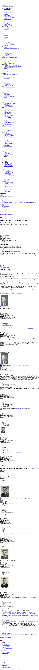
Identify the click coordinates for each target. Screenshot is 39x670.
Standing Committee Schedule (9, 17)
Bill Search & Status (7, 119)
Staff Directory (18, 208)
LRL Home (2, 214)
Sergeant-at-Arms (7, 24)
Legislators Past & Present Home (5, 214)
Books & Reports (5, 198)
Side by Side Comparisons (8, 106)
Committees (4, 89)
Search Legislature (3, 2)
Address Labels (6, 54)
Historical (4, 201)
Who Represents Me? (7, 12)
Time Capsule (23, 202)
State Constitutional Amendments (9, 147)
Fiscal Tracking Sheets (8, 113)
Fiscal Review (6, 188)
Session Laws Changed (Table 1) (9, 137)
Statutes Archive (7, 131)
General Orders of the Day (8, 85)
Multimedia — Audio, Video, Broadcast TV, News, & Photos (12, 149)
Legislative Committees (6, 90)
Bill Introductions (7, 111)
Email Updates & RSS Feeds (7, 667)
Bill (9, 112)
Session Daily (6, 155)
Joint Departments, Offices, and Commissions (9, 57)
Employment (6, 11)
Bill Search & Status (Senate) (9, 115)
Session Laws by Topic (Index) (9, 135)
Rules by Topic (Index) (8, 141)
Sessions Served (3, 222)
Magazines (4, 199)
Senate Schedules (7, 82)
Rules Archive (6, 142)
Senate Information (7, 180)
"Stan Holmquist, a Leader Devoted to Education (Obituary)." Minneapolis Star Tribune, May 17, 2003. (19, 612)
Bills (3, 107)
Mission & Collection (5, 208)
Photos (5, 156)
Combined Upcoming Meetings (9, 87)
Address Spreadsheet (7, 31)
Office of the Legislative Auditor (9, 62)
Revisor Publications (7, 174)
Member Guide (6, 179)
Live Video (6, 152)
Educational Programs (8, 53)
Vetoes (5, 123)
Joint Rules (6, 29)
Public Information (7, 23)
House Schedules (7, 77)
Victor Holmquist (3, 267)
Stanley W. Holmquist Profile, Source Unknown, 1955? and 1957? (13, 628)
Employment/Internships (6, 645)
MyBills (5, 120)
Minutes (5, 18)
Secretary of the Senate (8, 47)
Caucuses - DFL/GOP (8, 25)
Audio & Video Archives (8, 154)
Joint (3, 56)
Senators (5, 36)
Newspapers (4, 200)
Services (22, 208)
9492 (37, 308)
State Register (6, 144)
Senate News (4, 665)
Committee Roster (7, 15)
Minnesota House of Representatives (8, 6)
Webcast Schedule (7, 153)
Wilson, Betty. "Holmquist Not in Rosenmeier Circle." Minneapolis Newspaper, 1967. (16, 627)
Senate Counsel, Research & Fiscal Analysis (11, 48)
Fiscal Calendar (6, 80)
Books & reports (7, 191)
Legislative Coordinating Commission (10, 60)
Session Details (18, 310)
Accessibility (6, 71)
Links (3, 205)
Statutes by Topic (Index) (8, 130)
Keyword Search (7, 133)
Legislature (4, 202)
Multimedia (4, 148)
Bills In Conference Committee (9, 105)
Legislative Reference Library (9, 61)
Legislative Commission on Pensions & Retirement (12, 66)
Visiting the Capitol (5, 646)
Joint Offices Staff (7, 70)
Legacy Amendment (7, 72)
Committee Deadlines (7, 19)
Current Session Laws (8, 124)
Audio (9, 152)
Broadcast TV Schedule (8, 88)
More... (5, 68)
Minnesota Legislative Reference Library (7, 196)
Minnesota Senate (5, 33)
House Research (7, 22)
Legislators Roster (7, 178)
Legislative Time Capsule (8, 186)
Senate (3, 32)
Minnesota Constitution (8, 146)
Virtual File (27, 202)
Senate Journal (6, 50)
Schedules (4, 73)
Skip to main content (3, 0)
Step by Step (4, 207)
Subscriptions (6, 55)
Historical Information (5, 644)
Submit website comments (6, 660)
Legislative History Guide (8, 182)
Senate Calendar (7, 84)
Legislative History (5, 206)
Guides (3, 204)
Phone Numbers (5, 659)
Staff (5, 38)
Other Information (9, 222)
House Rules (6, 28)
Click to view (2, 306)
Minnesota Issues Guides (8, 189)
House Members (7, 9)
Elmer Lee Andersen (3, 266)
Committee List (6, 14)
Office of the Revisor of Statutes (9, 63)
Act (10, 112)
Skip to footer (16, 0)
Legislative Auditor (7, 173)
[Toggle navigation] (0, 197)
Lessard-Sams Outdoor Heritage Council (11, 67)
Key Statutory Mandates (27, 208)
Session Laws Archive (8, 136)
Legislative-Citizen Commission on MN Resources (12, 65)
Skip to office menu (10, 0)
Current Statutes (7, 129)
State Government (9, 202)
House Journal (6, 27)
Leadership (6, 37)
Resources (8, 207)
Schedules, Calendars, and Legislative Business (10, 74)
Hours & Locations (12, 208)
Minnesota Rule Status (8, 143)
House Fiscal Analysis (8, 170)
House (3, 5)
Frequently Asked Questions (7, 648)
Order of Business (7, 78)
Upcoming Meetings (7, 16)
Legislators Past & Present (8, 183)
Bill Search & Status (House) (9, 110)
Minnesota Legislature (5, 1)
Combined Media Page (8, 163)
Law (3, 125)
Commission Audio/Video (8, 166)
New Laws (6, 190)
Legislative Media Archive (8, 164)
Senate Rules (6, 51)
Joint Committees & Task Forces (9, 103)
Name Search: (2, 638)
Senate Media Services (8, 160)
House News (4, 664)
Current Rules (6, 140)
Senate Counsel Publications (9, 172)
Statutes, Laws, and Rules (6, 126)
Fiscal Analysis (6, 21)
